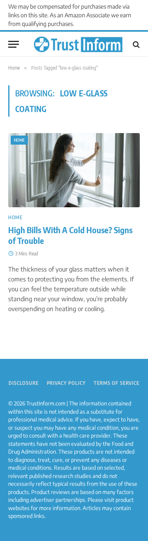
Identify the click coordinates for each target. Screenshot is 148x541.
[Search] (135, 44)
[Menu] (13, 44)
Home (19, 140)
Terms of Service (116, 383)
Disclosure (23, 383)
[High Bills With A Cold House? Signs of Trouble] (74, 170)
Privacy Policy (66, 383)
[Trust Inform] (78, 44)
